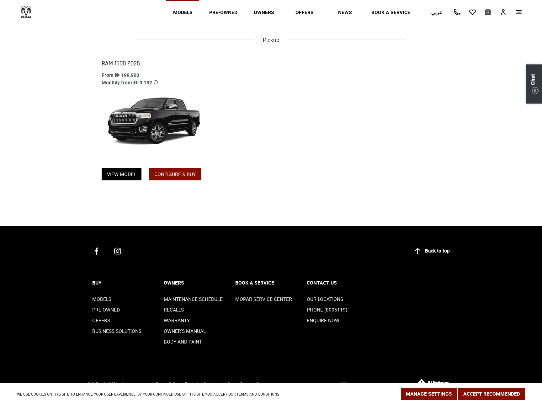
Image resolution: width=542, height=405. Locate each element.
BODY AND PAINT (183, 341)
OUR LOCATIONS (325, 299)
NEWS (345, 12)
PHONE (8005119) (327, 309)
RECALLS (174, 309)
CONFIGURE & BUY (175, 174)
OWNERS (264, 12)
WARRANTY (177, 320)
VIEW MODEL (121, 174)
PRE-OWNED (223, 12)
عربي (437, 12)
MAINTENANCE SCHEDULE (193, 299)
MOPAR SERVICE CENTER (263, 299)
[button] (534, 84)
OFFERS (304, 12)
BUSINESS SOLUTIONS (116, 331)
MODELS (183, 12)
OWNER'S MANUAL (185, 331)
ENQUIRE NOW (323, 320)
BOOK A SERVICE (390, 12)
